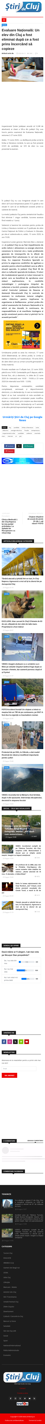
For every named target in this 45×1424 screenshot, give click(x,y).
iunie (37, 427)
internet (10, 436)
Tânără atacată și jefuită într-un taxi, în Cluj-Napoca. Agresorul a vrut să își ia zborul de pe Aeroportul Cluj (22, 581)
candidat (16, 427)
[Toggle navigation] (4, 20)
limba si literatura (27, 427)
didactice (5, 430)
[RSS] (34, 1398)
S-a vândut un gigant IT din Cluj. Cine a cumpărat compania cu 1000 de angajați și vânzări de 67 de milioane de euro (29, 1203)
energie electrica (16, 430)
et (16, 436)
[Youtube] (29, 1398)
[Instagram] (15, 1398)
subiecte (29, 433)
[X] (20, 1398)
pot (20, 436)
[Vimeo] (25, 1398)
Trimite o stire (22, 1393)
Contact (23, 1388)
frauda (26, 430)
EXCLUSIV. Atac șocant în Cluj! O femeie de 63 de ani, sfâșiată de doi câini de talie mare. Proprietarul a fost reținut (22, 624)
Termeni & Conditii (35, 1420)
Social (4, 25)
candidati (21, 433)
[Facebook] (10, 1398)
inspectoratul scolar (9, 433)
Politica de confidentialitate (14, 1420)
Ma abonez (9, 1075)
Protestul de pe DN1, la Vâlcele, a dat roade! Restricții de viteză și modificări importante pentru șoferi (21, 755)
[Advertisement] (22, 102)
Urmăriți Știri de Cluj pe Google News (22, 418)
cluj (10, 427)
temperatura (35, 430)
